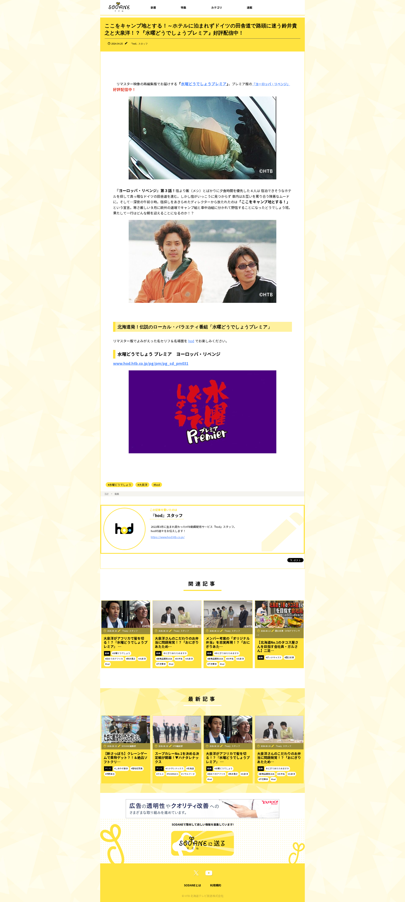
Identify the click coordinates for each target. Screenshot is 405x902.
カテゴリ (216, 7)
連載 (249, 7)
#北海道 (190, 768)
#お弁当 (178, 658)
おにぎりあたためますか (175, 653)
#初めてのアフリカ (114, 658)
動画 (117, 493)
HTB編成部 (178, 746)
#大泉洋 (142, 485)
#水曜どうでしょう (119, 485)
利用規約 (215, 885)
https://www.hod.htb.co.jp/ (168, 537)
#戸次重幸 (161, 663)
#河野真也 (110, 773)
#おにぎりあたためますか (227, 653)
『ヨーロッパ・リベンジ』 (271, 84)
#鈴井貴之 (130, 658)
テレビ (108, 768)
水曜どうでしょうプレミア (204, 83)
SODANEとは (192, 885)
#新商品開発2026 (164, 658)
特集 (183, 7)
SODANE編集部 (129, 746)
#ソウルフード (188, 773)
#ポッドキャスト (274, 657)
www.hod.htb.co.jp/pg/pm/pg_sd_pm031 (150, 363)
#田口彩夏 (289, 657)
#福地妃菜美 (137, 768)
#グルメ (160, 773)
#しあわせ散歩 (121, 768)
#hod (157, 485)
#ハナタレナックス (175, 768)
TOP (106, 493)
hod (191, 340)
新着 (153, 7)
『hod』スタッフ (139, 43)
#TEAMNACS (172, 773)
